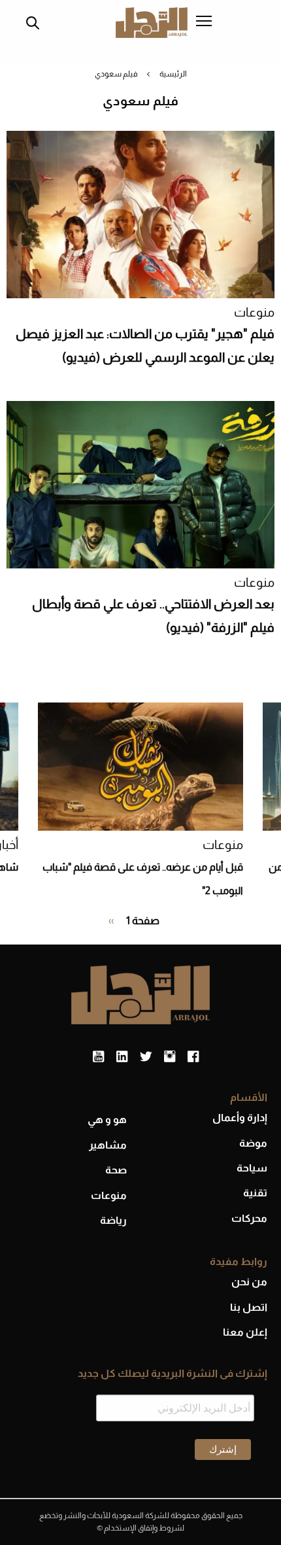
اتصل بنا (248, 1307)
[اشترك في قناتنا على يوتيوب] (98, 1057)
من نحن (249, 1281)
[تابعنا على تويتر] (146, 1057)
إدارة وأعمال (239, 1117)
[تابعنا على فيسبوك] (193, 1057)
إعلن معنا (245, 1332)
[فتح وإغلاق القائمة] (204, 22)
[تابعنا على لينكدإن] (121, 1057)
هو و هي (107, 1119)
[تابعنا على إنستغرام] (169, 1057)
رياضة (113, 1220)
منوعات (254, 312)
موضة (253, 1143)
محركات (249, 1218)
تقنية (255, 1192)
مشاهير (108, 1145)
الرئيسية (173, 73)
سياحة (252, 1167)
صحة (116, 1169)
